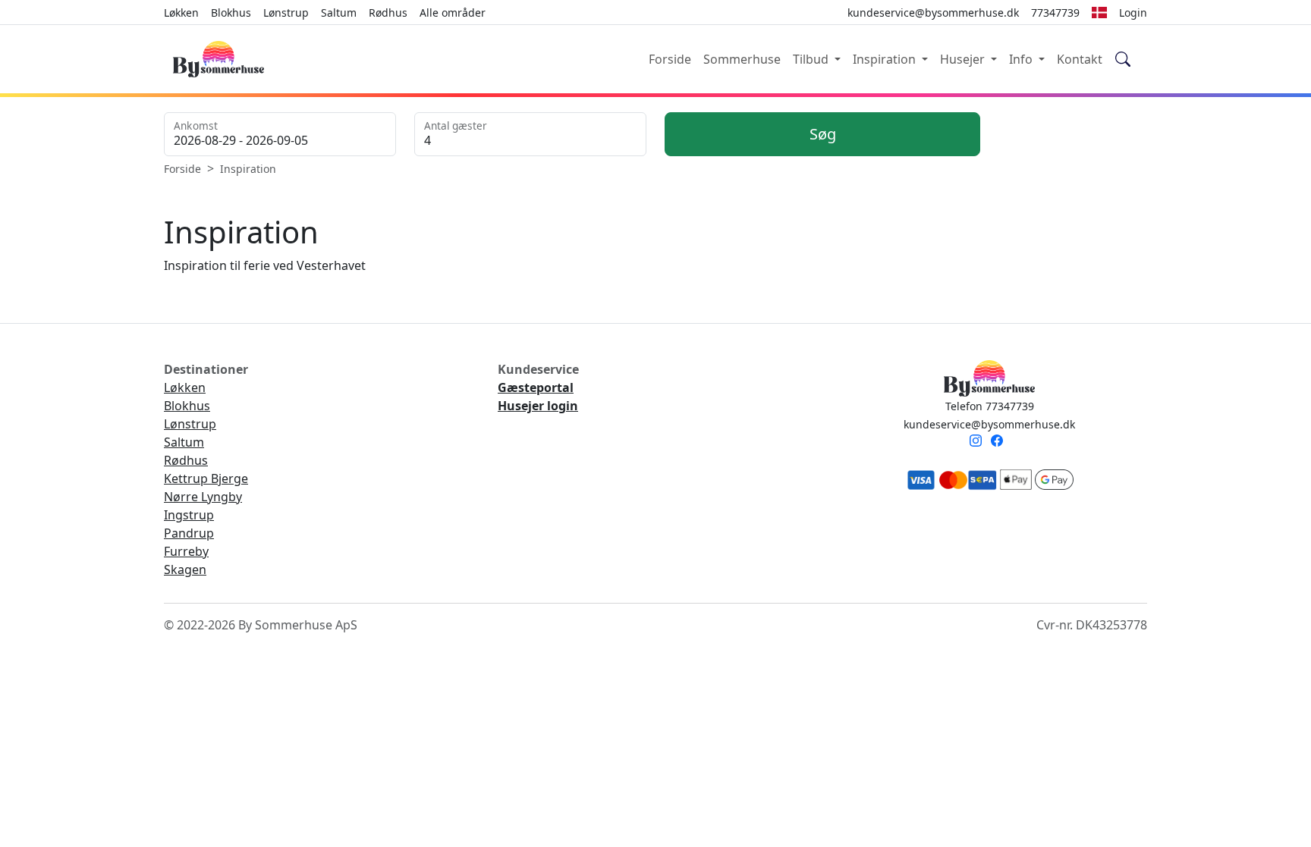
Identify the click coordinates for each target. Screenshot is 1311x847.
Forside (670, 59)
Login (1133, 12)
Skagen (185, 569)
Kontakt (1079, 59)
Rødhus (388, 12)
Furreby (186, 551)
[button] (1099, 12)
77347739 (1055, 12)
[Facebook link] (1000, 442)
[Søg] (1123, 59)
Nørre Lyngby (203, 496)
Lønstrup (286, 12)
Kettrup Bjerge (206, 478)
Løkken (181, 12)
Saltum (339, 12)
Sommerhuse (742, 59)
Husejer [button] (964, 59)
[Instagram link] (979, 442)
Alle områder (453, 12)
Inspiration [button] (886, 59)
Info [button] (1022, 59)
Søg (823, 134)
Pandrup (189, 533)
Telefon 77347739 (989, 406)
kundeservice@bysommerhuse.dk (989, 424)
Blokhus (231, 12)
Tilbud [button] (812, 59)
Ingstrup (189, 515)
